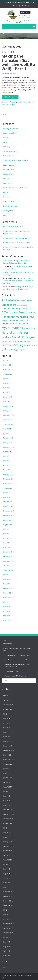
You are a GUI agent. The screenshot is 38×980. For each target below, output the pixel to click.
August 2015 (7, 452)
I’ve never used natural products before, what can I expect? (18, 665)
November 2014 (8, 479)
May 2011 (6, 611)
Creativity (15, 308)
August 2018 (7, 374)
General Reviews (8, 156)
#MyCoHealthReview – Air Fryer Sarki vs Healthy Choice (16, 232)
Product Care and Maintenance (15, 676)
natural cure (15, 333)
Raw (29, 341)
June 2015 (6, 461)
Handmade (8, 317)
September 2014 (8, 483)
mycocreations (8, 261)
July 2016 (6, 433)
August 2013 (7, 525)
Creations (6, 308)
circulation (19, 305)
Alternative (21, 300)
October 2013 (8, 520)
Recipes (5, 192)
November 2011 (8, 588)
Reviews (6, 197)
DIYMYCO (6, 138)
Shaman (6, 272)
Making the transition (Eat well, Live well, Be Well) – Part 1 (18, 62)
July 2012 (6, 575)
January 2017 (7, 411)
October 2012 (8, 566)
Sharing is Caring (27, 102)
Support (27, 345)
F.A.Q (5, 142)
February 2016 (8, 438)
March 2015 (7, 470)
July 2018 (6, 379)
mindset (25, 324)
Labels (21, 324)
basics (29, 301)
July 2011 (6, 602)
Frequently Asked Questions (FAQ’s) (17, 655)
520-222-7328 (9, 2)
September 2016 (8, 424)
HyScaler (4, 978)
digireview (31, 308)
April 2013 (6, 543)
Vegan (16, 349)
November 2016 (8, 415)
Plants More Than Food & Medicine (15, 188)
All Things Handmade (10, 129)
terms (33, 345)
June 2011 (6, 607)
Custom (24, 308)
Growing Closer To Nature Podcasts (15, 160)
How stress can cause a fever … (14, 227)
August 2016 (7, 429)
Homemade (8, 323)
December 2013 (8, 511)
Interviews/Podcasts (12, 671)
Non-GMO (18, 337)
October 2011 (8, 593)
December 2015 (8, 447)
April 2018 (6, 392)
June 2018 (6, 383)
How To (19, 102)
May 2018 (6, 388)
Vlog (4, 215)
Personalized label (14, 341)
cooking (25, 305)
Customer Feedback (10, 133)
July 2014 (6, 493)
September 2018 (8, 369)
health (19, 317)
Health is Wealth (8, 170)
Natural (7, 332)
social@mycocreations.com (25, 2)
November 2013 (8, 515)
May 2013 (6, 538)
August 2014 (7, 488)
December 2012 (8, 556)
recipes (12, 345)
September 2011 (8, 597)
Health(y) (28, 317)
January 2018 (7, 397)
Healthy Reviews (8, 174)
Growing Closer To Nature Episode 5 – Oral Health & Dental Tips (18, 280)
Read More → (10, 97)
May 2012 (6, 584)
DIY (4, 312)
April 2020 (6, 360)
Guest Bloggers (8, 165)
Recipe (5, 345)
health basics (6, 320)
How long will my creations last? (16, 660)
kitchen (17, 324)
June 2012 (6, 579)
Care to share (9, 304)
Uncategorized (8, 211)
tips (2, 350)
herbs (26, 320)
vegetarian (23, 350)
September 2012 (8, 570)
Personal (4, 341)
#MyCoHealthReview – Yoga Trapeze (16, 238)
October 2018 (8, 365)
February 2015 (8, 474)
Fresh (22, 312)
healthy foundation (17, 320)
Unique (8, 349)
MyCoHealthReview (29, 328)
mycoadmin (12, 73)
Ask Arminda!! (7, 644)
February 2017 (8, 406)
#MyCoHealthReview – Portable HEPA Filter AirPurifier (18, 248)
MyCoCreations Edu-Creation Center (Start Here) (17, 649)
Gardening (6, 147)
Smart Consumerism (8, 104)
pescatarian (23, 341)
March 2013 (7, 547)
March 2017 (7, 401)
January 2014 (7, 506)
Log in (5, 968)
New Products (8, 183)
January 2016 (7, 442)
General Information (9, 102)
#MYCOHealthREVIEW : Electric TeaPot (16, 243)
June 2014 (6, 497)
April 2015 (6, 465)
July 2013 (6, 529)
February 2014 (8, 502)
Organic (30, 337)
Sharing (18, 345)
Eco (17, 313)
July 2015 (6, 456)
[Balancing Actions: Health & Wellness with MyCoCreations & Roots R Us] (19, 14)
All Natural (9, 300)
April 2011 (6, 616)
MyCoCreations (12, 328)
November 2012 (8, 561)
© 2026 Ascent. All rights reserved (12, 975)
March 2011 (7, 620)
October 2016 (8, 420)
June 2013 (6, 534)
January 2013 (7, 552)
